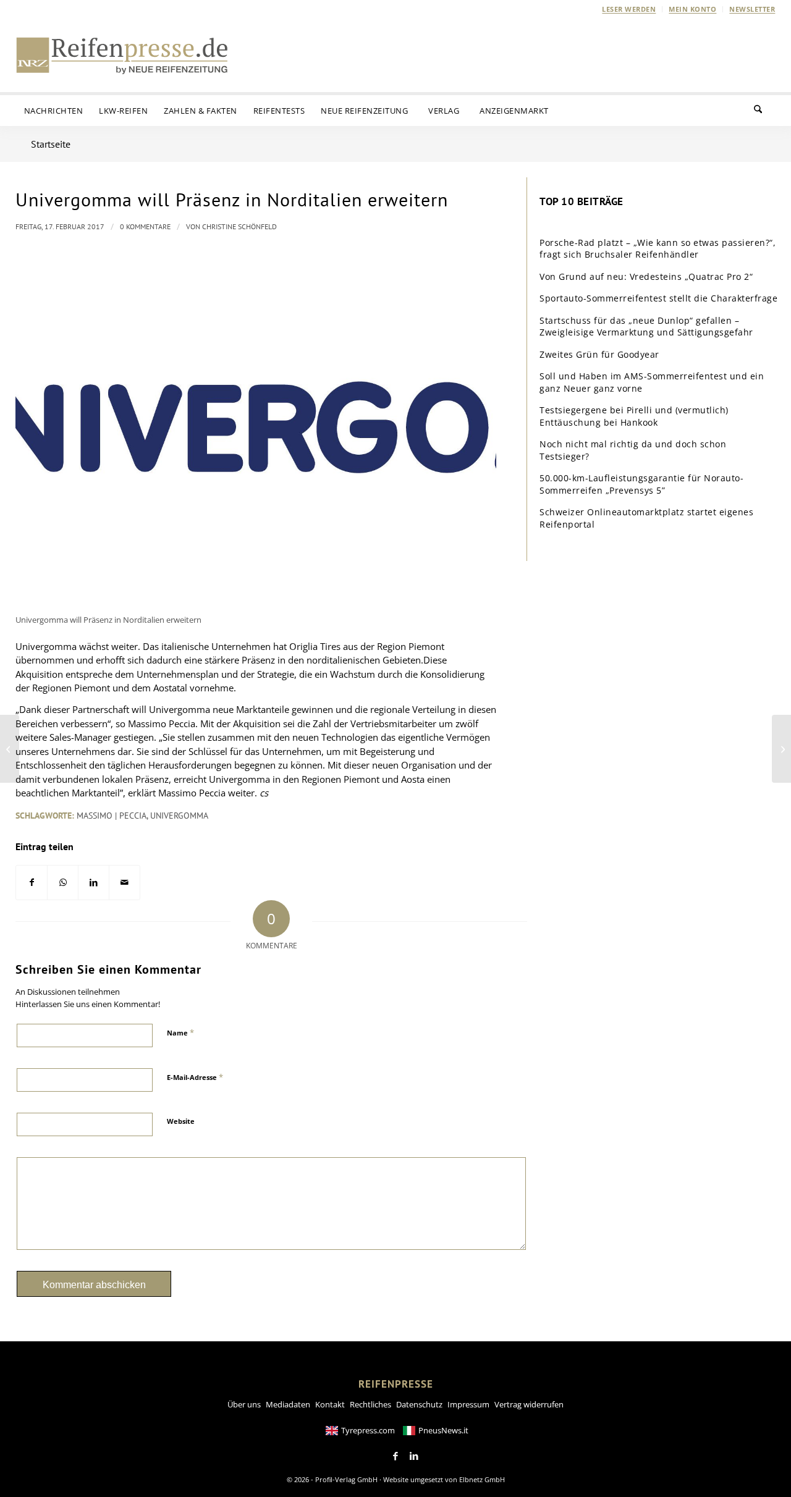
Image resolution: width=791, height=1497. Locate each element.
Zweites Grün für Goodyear (599, 354)
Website (181, 1121)
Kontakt (330, 1404)
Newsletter (752, 9)
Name (180, 1032)
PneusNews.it (443, 1430)
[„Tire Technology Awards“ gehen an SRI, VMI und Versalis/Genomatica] (9, 749)
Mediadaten (288, 1404)
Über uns (244, 1404)
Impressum (468, 1404)
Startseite (50, 144)
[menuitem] (629, 9)
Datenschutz (419, 1404)
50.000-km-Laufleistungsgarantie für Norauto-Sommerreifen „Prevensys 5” (641, 484)
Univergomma (179, 815)
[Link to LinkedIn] (414, 1456)
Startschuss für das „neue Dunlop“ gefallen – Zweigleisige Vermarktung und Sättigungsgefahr (646, 326)
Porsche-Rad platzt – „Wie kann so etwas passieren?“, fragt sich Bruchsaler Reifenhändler (657, 249)
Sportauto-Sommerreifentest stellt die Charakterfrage (658, 298)
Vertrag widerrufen (529, 1404)
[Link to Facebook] (395, 1456)
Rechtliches (370, 1404)
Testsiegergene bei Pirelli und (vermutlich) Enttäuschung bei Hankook (634, 416)
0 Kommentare (145, 226)
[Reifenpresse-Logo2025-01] (122, 55)
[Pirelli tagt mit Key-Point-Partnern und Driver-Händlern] (781, 749)
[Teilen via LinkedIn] (93, 883)
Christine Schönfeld (239, 226)
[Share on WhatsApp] (63, 883)
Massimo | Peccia (111, 815)
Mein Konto (692, 9)
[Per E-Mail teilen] (124, 883)
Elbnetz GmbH (482, 1479)
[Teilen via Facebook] (31, 883)
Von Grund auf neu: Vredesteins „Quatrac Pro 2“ (646, 276)
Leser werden (629, 9)
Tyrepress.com (368, 1430)
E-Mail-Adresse (195, 1076)
